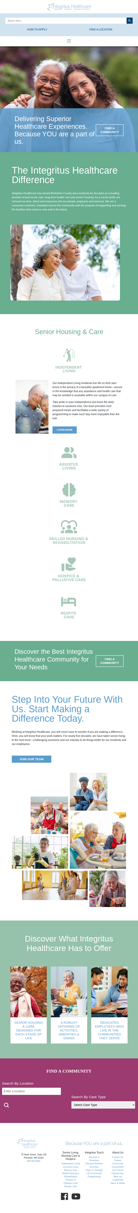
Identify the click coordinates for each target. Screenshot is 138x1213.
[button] (6, 1105)
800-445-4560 (33, 1161)
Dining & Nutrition (94, 1163)
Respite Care (70, 1186)
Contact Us (117, 1157)
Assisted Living (70, 1167)
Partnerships (118, 1173)
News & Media (118, 1183)
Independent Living (70, 1163)
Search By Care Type (88, 1097)
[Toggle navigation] (69, 41)
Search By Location (17, 1083)
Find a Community (109, 130)
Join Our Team (32, 759)
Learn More (65, 429)
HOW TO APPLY (37, 29)
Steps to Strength (94, 1170)
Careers (118, 1160)
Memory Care (70, 1170)
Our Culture (117, 1170)
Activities (94, 1167)
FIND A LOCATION (100, 29)
